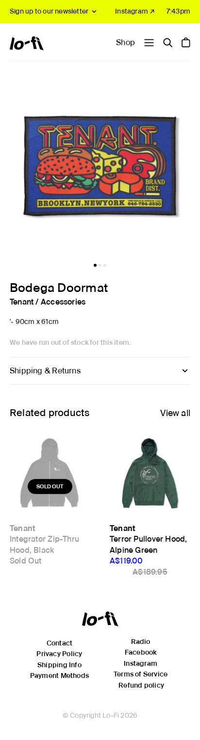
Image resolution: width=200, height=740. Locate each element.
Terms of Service (140, 674)
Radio (140, 641)
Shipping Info (59, 665)
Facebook (141, 652)
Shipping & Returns (45, 370)
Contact (59, 643)
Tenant (21, 301)
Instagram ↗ (135, 11)
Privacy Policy (59, 654)
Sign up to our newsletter (49, 11)
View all (175, 413)
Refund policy (141, 685)
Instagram (140, 663)
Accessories (63, 301)
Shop (125, 42)
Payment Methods (59, 675)
